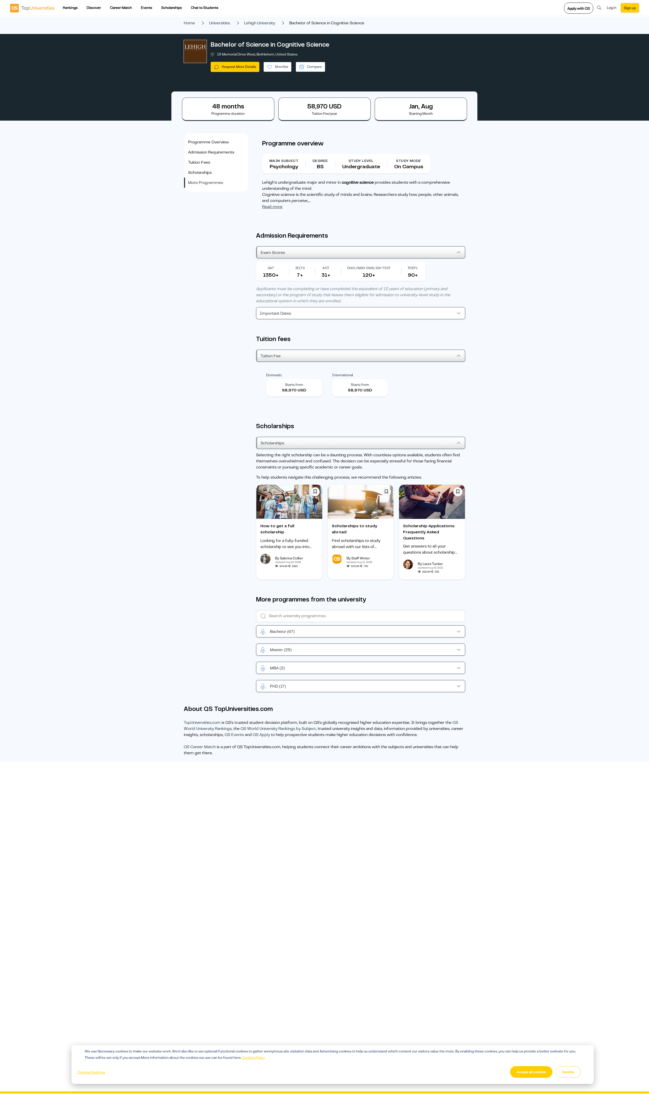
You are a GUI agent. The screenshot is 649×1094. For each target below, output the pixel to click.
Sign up (630, 8)
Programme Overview (208, 142)
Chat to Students (204, 7)
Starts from (294, 384)
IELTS (300, 268)
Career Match (121, 7)
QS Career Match (200, 746)
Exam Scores (273, 252)
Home (189, 23)
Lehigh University (259, 23)
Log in (611, 7)
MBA (277, 668)
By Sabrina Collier (289, 558)
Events (146, 7)
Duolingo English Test (369, 268)
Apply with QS (578, 8)
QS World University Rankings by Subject (278, 728)
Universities (219, 23)
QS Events (234, 734)
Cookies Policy (253, 1057)
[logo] (32, 7)
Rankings (70, 7)
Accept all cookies (531, 1072)
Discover (94, 7)
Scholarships (171, 7)
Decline (568, 1072)
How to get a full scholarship (277, 529)
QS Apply (261, 734)
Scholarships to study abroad (354, 529)
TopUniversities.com (202, 722)
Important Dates (275, 313)
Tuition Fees (199, 162)
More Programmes (205, 182)
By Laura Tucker (430, 563)
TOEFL (413, 268)
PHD (278, 686)
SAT (271, 268)
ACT (325, 268)
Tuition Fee (271, 356)
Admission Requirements (211, 152)
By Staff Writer (358, 558)
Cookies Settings (91, 1072)
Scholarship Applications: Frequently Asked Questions (429, 532)
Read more (272, 206)
